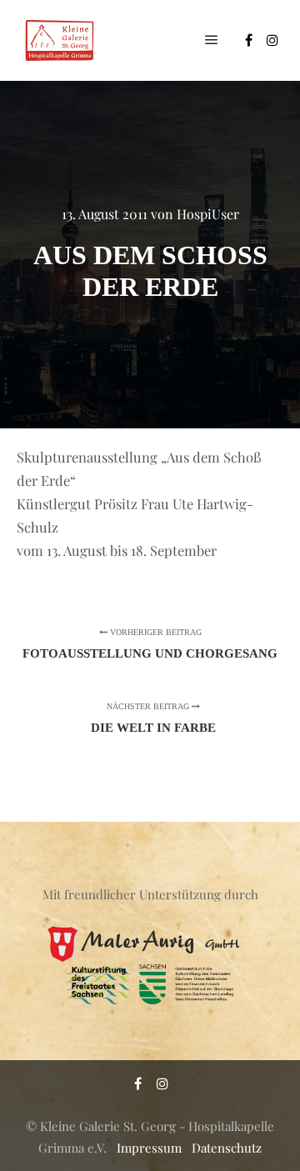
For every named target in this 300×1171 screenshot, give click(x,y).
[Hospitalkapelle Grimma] (58, 40)
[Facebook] (248, 40)
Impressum (149, 1147)
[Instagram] (272, 40)
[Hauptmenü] (212, 40)
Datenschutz (227, 1147)
